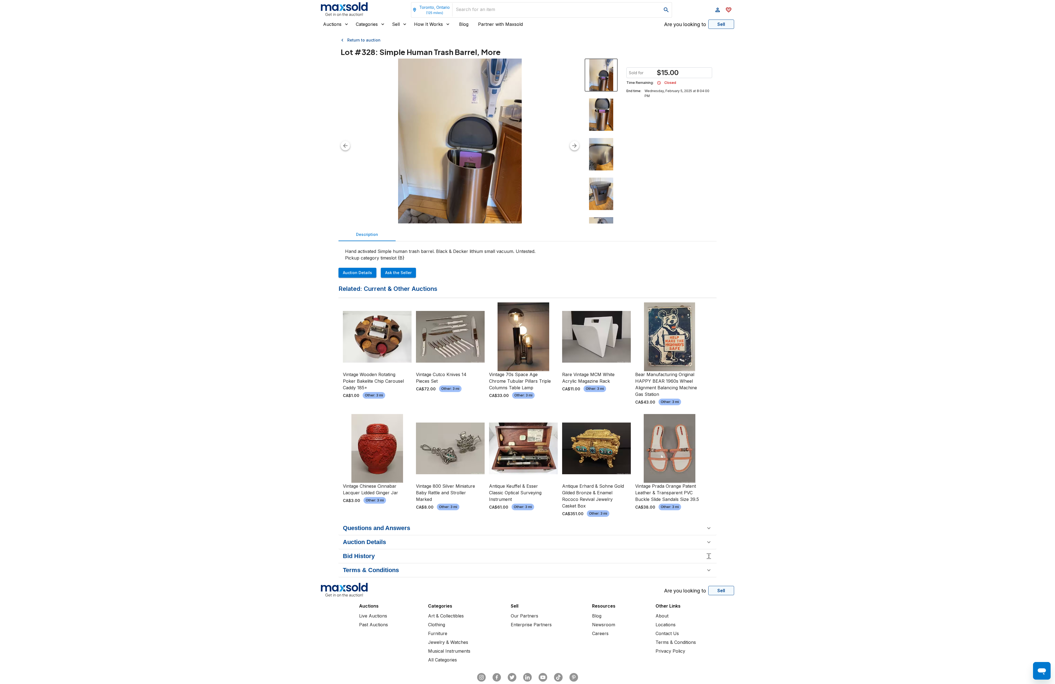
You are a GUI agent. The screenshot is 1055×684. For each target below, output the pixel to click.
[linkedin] (527, 677)
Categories (367, 24)
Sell (396, 24)
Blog (463, 24)
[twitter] (512, 677)
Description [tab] (367, 234)
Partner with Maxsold (500, 24)
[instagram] (481, 677)
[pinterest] (573, 677)
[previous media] (345, 145)
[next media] (574, 145)
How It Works (428, 24)
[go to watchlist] (728, 10)
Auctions (332, 24)
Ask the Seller (398, 272)
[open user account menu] (717, 10)
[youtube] (542, 677)
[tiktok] (558, 677)
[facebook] (496, 677)
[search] (666, 9)
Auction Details (357, 272)
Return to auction (364, 40)
